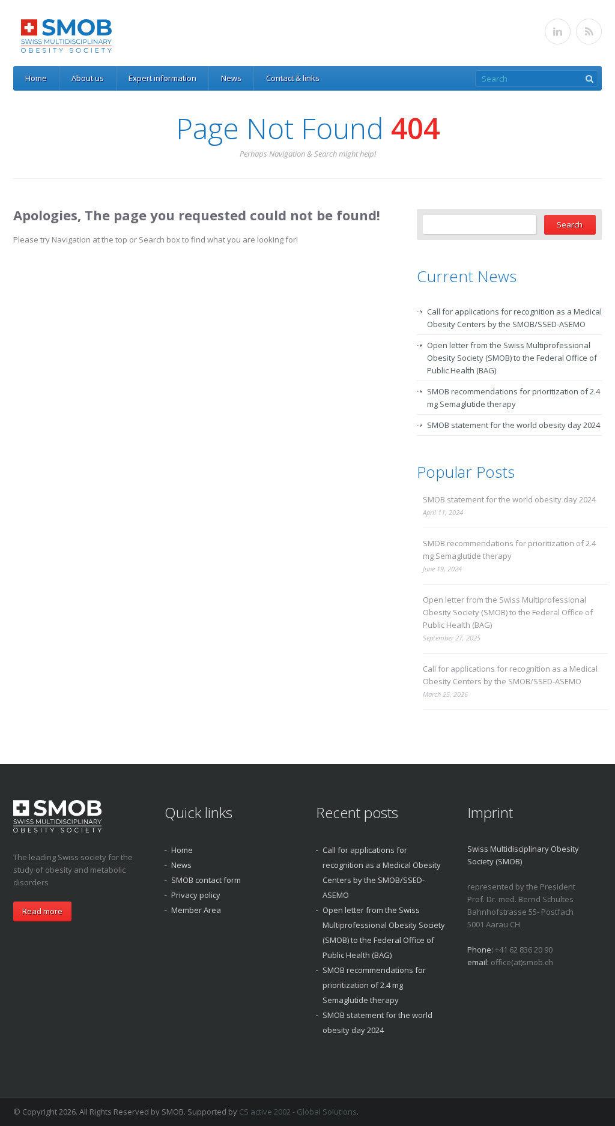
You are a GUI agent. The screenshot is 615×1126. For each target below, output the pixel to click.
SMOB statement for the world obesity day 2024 (513, 425)
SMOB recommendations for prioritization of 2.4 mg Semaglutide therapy (509, 549)
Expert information (162, 78)
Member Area (196, 910)
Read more (42, 911)
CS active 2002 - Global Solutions (298, 1111)
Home (36, 78)
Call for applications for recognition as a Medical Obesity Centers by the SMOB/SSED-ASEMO (510, 675)
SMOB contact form (206, 880)
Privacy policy (195, 895)
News (231, 78)
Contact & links (293, 78)
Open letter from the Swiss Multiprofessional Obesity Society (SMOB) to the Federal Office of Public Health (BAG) (512, 358)
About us (87, 78)
